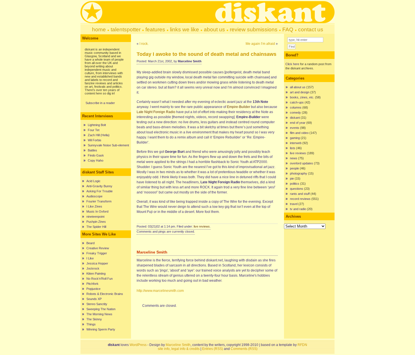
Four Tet (93, 130)
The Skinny (94, 319)
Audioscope (94, 196)
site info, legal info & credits (179, 349)
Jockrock (92, 268)
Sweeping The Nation (100, 309)
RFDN (302, 345)
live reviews (202, 226)
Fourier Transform (99, 201)
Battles (92, 150)
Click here (292, 64)
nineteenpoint (95, 216)
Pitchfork (92, 283)
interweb (296, 143)
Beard (90, 243)
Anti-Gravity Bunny (99, 186)
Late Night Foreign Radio (156, 112)
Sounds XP (94, 299)
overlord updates (301, 163)
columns (296, 107)
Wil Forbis (94, 140)
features (155, 29)
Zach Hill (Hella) (99, 135)
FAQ (287, 29)
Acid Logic (93, 181)
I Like (90, 258)
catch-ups (297, 102)
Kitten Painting (96, 273)
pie (292, 178)
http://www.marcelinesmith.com (160, 291)
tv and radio (298, 209)
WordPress (138, 345)
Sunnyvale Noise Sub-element (108, 145)
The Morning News (99, 314)
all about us (297, 87)
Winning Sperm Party (100, 329)
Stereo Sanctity (96, 304)
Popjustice (93, 288)
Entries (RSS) (212, 349)
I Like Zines (94, 206)
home (99, 29)
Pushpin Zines (96, 221)
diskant (295, 117)
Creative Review (97, 248)
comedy (295, 112)
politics (294, 183)
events (294, 127)
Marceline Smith (178, 345)
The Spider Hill (96, 226)
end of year (297, 122)
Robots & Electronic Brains (104, 294)
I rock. (143, 44)
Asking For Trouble (99, 191)
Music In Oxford (97, 211)
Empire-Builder (238, 107)
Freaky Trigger (96, 253)
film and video (299, 132)
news (293, 158)
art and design (299, 92)
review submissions (254, 29)
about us (214, 29)
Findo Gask (96, 155)
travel (294, 204)
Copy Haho (95, 160)
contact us (310, 29)
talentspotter (126, 29)
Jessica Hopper (97, 263)
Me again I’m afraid (260, 44)
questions (296, 188)
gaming (295, 138)
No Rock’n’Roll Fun (99, 278)
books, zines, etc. (302, 97)
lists (292, 148)
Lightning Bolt (97, 125)
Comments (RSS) (244, 349)
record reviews (300, 198)
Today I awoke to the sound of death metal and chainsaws (206, 54)
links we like (184, 29)
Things (91, 324)
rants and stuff (300, 193)
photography (298, 173)
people (294, 168)
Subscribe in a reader (100, 103)
